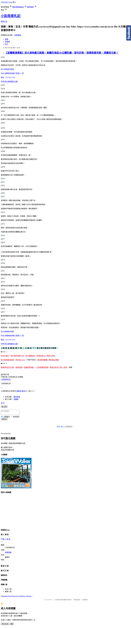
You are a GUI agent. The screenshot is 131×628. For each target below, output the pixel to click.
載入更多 (4, 407)
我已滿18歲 (5, 624)
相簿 (6, 39)
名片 (6, 44)
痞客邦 (18, 391)
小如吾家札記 (10, 16)
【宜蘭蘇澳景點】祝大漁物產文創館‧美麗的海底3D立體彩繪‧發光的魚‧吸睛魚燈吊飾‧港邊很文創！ (61, 52)
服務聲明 (85, 599)
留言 (23, 391)
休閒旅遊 (17, 35)
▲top (3, 403)
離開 (11, 624)
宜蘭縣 (16, 399)
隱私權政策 (77, 599)
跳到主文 (4, 21)
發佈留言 (4, 419)
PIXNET (50, 599)
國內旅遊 (17, 397)
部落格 (7, 42)
